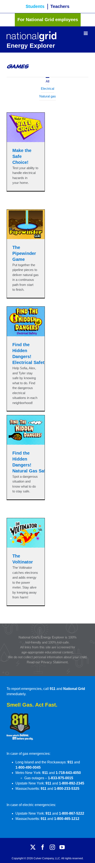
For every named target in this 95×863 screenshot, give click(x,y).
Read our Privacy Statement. (47, 662)
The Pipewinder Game (24, 253)
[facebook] (42, 847)
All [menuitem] (47, 81)
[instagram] (52, 847)
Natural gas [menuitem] (47, 96)
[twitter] (33, 847)
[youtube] (62, 847)
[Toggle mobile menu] (86, 33)
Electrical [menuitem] (47, 88)
